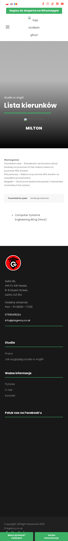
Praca (9, 353)
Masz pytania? (16, 537)
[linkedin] (57, 4)
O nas (8, 390)
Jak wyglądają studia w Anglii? (24, 359)
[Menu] (7, 27)
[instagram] (48, 4)
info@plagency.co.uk (17, 320)
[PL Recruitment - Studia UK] (34, 27)
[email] (62, 4)
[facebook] (43, 4)
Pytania (10, 384)
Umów (51, 537)
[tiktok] (52, 4)
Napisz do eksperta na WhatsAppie (34, 10)
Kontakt (10, 395)
